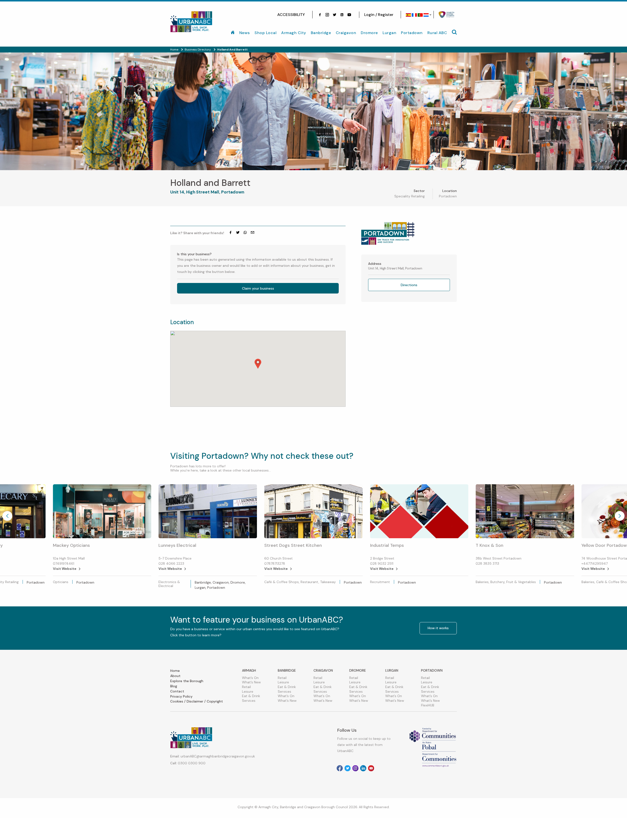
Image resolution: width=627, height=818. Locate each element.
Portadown (412, 32)
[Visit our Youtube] (349, 14)
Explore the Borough (186, 681)
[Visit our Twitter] (334, 14)
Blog (173, 686)
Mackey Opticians (71, 545)
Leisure (247, 691)
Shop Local (265, 32)
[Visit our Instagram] (327, 14)
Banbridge (321, 32)
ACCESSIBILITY (291, 14)
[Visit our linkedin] (341, 14)
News (244, 32)
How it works (438, 628)
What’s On (250, 678)
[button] (258, 364)
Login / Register (378, 14)
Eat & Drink (251, 696)
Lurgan (389, 32)
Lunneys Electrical (177, 545)
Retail (246, 687)
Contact (177, 691)
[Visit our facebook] (319, 14)
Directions (409, 285)
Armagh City (293, 32)
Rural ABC (437, 32)
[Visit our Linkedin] (363, 768)
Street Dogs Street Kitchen (293, 545)
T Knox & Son (489, 545)
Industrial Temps (387, 545)
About (175, 676)
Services (248, 700)
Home (175, 670)
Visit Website (64, 568)
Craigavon (346, 32)
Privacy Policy (181, 696)
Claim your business (258, 288)
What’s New (251, 682)
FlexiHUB (427, 705)
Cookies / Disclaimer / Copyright (196, 701)
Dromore (369, 32)
